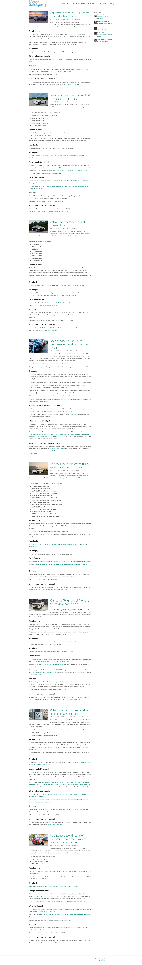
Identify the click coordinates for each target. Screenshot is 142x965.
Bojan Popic (65, 19)
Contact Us (91, 3)
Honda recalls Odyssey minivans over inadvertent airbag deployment (105, 16)
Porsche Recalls (75, 470)
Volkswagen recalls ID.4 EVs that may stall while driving (69, 14)
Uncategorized (74, 350)
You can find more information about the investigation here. (69, 170)
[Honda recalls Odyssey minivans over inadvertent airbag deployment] (95, 15)
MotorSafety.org (34, 387)
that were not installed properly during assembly (43, 672)
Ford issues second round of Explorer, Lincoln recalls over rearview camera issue (67, 839)
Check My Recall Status (78, 3)
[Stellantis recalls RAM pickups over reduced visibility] (95, 40)
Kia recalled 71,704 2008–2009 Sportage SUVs (53, 664)
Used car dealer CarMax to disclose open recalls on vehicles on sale (69, 344)
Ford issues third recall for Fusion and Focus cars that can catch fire (104, 23)
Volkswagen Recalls (76, 19)
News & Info (65, 3)
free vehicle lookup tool (73, 84)
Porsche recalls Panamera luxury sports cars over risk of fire (69, 465)
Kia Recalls (76, 607)
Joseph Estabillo (66, 607)
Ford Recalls (75, 845)
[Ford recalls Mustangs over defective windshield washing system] (95, 33)
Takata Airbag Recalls (76, 716)
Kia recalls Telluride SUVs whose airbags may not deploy (69, 602)
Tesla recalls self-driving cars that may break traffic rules (70, 96)
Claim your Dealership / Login (105, 3)
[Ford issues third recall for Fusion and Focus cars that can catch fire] (95, 22)
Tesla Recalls (74, 101)
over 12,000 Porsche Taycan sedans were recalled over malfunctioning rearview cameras (61, 564)
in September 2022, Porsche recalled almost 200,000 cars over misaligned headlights (66, 561)
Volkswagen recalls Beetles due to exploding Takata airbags (70, 712)
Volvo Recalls (74, 228)
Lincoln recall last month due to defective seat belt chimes (52, 909)
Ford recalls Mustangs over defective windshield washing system (104, 34)
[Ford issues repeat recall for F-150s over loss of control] (95, 28)
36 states (74, 414)
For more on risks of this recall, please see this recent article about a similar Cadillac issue (54, 886)
